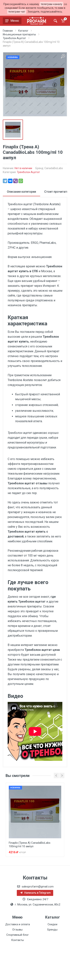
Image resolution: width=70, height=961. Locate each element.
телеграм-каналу (51, 4)
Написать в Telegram (37, 892)
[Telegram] (5, 181)
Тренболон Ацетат (28, 172)
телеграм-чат (16, 11)
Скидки (52, 924)
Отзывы (17, 929)
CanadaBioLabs (53, 168)
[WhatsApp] (20, 181)
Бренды (52, 929)
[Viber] (15, 181)
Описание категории (21, 191)
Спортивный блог (17, 934)
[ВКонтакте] (10, 181)
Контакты (17, 940)
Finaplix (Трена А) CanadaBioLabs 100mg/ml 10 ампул (29, 844)
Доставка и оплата (17, 924)
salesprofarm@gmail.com (38, 886)
